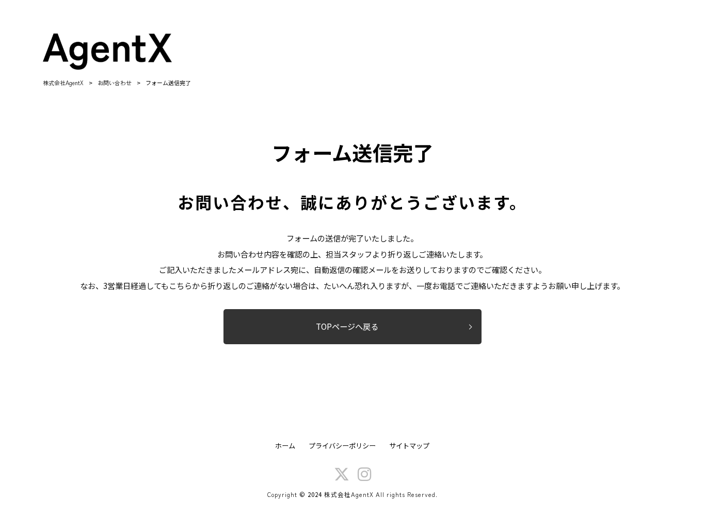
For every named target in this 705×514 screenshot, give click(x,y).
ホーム (285, 446)
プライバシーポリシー (342, 446)
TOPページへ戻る (347, 326)
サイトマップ (409, 446)
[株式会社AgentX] (107, 51)
